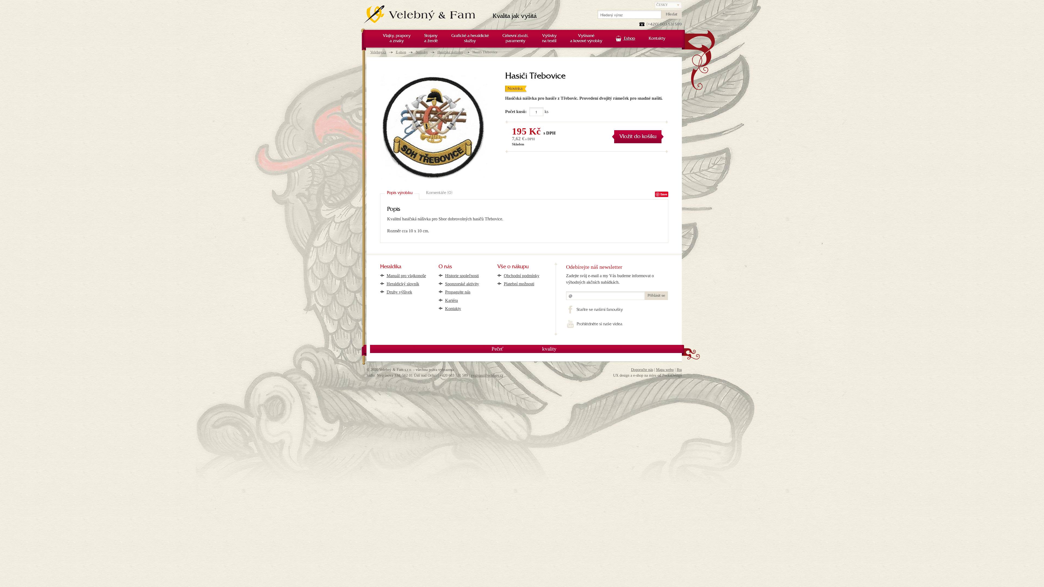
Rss (679, 370)
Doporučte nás (642, 370)
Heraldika (390, 267)
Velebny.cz (378, 52)
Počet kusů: (516, 111)
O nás (445, 267)
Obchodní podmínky (521, 275)
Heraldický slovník (403, 284)
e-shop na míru (644, 375)
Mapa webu (665, 370)
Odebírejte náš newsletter (594, 267)
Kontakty (453, 308)
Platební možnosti (519, 284)
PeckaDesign (672, 375)
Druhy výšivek (399, 292)
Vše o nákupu (513, 267)
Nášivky (422, 52)
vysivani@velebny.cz (487, 375)
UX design (621, 375)
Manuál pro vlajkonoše (406, 275)
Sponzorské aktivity (462, 284)
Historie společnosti (462, 275)
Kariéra (451, 300)
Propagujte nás (457, 292)
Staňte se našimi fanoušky (600, 310)
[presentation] (399, 193)
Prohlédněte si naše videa (599, 324)
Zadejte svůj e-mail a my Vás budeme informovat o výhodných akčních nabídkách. (610, 279)
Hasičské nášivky (450, 52)
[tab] (399, 193)
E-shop (401, 52)
